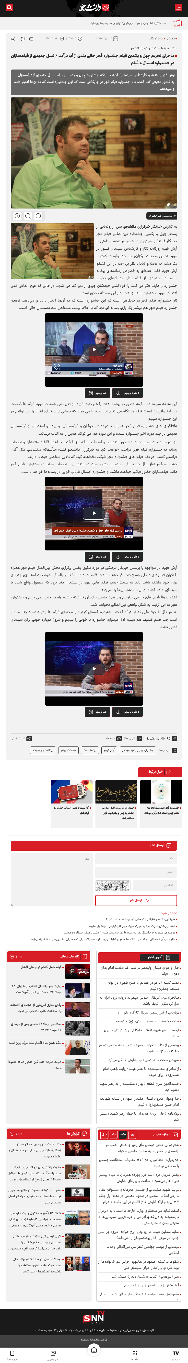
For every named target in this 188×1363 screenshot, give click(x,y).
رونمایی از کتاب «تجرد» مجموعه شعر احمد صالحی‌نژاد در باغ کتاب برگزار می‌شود (139, 1048)
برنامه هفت (90, 750)
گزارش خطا (129, 738)
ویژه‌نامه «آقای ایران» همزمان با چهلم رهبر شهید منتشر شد (139, 1117)
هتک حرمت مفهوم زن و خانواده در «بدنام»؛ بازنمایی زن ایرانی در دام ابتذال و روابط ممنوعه (35, 1151)
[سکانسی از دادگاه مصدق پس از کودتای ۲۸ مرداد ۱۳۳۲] (77, 1028)
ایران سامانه (87, 1340)
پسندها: (110, 738)
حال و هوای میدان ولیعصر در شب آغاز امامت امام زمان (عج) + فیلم (140, 971)
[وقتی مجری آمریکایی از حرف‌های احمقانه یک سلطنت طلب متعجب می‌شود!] (77, 1009)
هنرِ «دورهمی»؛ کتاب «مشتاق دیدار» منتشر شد (145, 1277)
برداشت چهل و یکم (43, 750)
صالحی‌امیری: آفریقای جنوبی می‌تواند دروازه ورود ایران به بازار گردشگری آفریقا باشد (139, 1001)
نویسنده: (167, 216)
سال (104, 1134)
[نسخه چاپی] (13, 38)
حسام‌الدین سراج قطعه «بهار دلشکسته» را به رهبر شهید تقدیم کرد (139, 1087)
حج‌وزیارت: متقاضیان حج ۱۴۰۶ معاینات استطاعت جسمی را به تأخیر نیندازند (139, 1163)
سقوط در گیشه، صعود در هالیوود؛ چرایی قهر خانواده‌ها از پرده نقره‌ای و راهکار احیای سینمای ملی (138, 1265)
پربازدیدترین (53, 1359)
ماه (114, 1134)
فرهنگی (171, 38)
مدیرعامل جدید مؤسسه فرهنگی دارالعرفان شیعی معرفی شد (138, 1298)
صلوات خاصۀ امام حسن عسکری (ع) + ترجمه (147, 1022)
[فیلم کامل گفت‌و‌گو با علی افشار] (77, 971)
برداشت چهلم (68, 750)
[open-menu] (178, 7)
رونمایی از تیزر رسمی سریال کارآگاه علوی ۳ (148, 1013)
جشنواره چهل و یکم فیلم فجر (137, 750)
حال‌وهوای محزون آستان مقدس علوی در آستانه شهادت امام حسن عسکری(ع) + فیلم (139, 1102)
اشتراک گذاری (18, 738)
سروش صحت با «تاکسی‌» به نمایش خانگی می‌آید (143, 1060)
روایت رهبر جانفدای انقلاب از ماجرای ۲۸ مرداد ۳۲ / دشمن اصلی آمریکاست (36, 989)
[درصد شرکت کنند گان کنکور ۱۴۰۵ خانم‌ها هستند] (77, 1066)
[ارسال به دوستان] (31, 38)
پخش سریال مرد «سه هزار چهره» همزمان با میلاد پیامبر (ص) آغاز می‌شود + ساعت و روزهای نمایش (139, 1178)
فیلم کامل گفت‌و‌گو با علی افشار (41, 967)
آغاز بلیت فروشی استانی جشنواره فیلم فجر (71, 810)
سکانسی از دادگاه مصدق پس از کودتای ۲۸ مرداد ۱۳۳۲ (36, 1027)
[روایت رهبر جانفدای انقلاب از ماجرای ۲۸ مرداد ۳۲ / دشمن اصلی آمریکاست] (77, 990)
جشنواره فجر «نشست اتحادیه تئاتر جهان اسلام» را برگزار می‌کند (161, 810)
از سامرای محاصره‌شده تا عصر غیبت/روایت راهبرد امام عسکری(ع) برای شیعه (141, 1072)
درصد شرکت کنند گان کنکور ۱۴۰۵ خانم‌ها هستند (34, 1065)
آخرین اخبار (155, 957)
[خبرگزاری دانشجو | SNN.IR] (94, 7)
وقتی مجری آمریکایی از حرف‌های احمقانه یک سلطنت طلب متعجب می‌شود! (35, 1008)
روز (132, 1134)
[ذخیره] (22, 38)
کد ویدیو (100, 393)
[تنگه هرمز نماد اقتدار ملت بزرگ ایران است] (77, 1047)
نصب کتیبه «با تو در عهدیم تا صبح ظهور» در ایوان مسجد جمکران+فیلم (143, 986)
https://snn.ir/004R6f (158, 738)
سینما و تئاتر (156, 38)
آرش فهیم (109, 750)
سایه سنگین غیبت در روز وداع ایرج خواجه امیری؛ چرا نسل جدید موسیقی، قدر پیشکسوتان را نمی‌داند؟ (138, 1235)
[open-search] (9, 7)
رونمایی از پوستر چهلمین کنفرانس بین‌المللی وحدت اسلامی (143, 1250)
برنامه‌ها (135, 1359)
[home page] (94, 1349)
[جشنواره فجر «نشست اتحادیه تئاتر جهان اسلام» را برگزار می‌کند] (161, 792)
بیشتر (16, 956)
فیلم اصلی (125, 405)
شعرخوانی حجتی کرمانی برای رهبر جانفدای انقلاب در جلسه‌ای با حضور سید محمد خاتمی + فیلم (142, 1148)
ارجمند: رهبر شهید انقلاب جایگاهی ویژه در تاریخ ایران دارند (141, 1033)
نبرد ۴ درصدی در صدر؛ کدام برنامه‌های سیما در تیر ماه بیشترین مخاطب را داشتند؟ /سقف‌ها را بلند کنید (37, 1266)
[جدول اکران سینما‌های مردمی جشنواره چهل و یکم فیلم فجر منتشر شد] (116, 792)
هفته (123, 1134)
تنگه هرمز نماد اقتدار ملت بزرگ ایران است (35, 1043)
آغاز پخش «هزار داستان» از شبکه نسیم (151, 1286)
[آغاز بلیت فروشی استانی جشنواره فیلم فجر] (72, 792)
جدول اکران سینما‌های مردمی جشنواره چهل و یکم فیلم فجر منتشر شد (118, 813)
